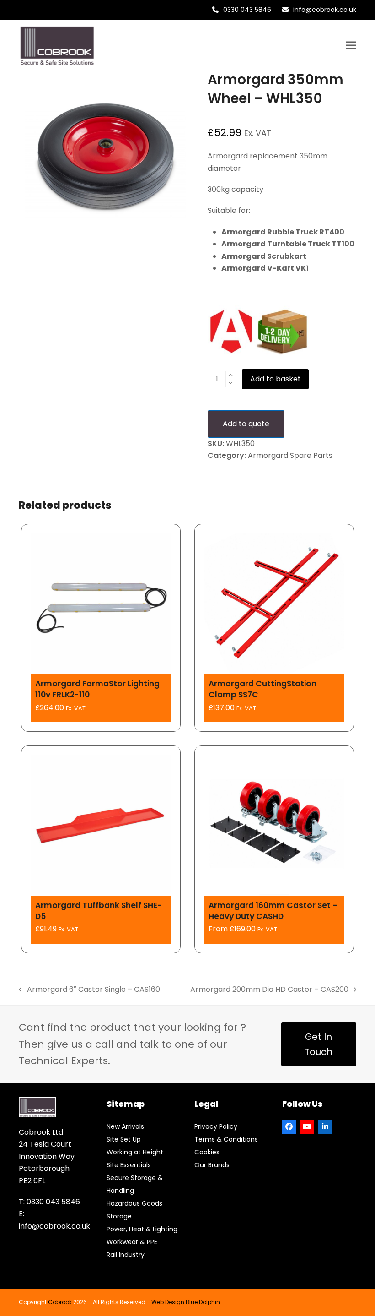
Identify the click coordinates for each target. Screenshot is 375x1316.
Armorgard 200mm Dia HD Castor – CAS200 (269, 989)
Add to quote (246, 424)
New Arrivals (125, 1126)
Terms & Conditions (226, 1139)
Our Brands (212, 1164)
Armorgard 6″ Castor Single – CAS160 (89, 989)
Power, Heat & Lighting (142, 1229)
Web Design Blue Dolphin (185, 1302)
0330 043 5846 (247, 9)
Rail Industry (126, 1254)
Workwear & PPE (132, 1241)
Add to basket (275, 379)
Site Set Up (124, 1139)
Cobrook (60, 1302)
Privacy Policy (215, 1126)
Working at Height (135, 1152)
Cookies (207, 1152)
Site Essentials (129, 1164)
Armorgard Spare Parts (290, 455)
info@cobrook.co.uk (324, 9)
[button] (351, 45)
